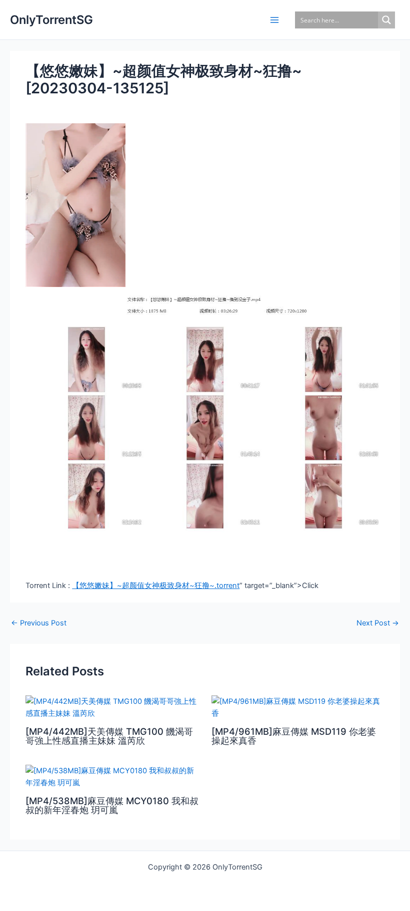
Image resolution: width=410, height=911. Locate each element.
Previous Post (38, 623)
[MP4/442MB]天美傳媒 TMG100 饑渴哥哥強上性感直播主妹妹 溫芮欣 (109, 736)
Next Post (377, 623)
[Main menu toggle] (274, 19)
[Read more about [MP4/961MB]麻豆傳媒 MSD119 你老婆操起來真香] (298, 706)
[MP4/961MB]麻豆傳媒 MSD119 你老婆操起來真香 (294, 736)
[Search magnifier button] (386, 19)
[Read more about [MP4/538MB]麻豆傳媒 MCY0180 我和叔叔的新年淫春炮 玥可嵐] (112, 776)
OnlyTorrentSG (51, 19)
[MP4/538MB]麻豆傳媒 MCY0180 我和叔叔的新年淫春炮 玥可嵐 (112, 805)
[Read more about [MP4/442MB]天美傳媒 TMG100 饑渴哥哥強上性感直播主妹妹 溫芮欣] (112, 706)
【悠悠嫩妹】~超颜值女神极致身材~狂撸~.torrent (156, 585)
